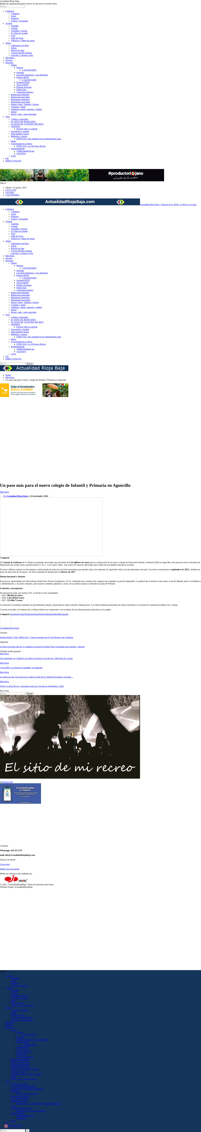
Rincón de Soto (17, 50)
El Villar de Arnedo (19, 33)
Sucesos (8, 60)
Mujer (13, 141)
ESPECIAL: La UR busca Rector (31, 146)
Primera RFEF (22, 77)
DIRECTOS (13, 161)
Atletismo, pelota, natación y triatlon (26, 109)
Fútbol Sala (21, 90)
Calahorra (9, 11)
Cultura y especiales (19, 119)
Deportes (9, 63)
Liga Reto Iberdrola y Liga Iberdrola (32, 75)
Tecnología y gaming (20, 131)
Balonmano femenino (20, 99)
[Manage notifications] (6, 1126)
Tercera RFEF (22, 85)
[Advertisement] (11, 438)
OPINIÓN (15, 126)
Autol (13, 16)
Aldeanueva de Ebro (20, 45)
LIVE (13, 156)
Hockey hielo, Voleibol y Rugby (25, 104)
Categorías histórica (24, 92)
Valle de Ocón (17, 38)
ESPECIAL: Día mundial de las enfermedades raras (38, 139)
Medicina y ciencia (19, 136)
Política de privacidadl (9, 869)
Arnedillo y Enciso (19, 31)
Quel (13, 36)
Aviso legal (5, 864)
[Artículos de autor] (5, 626)
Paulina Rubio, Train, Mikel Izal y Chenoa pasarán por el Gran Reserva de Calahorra (36, 637)
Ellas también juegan (20, 134)
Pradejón (15, 18)
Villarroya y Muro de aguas (23, 40)
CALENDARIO (29, 70)
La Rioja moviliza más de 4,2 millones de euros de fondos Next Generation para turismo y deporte (42, 647)
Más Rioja (9, 58)
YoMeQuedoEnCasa (25, 151)
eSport (14, 112)
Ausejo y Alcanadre (19, 21)
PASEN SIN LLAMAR (26, 129)
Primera (19, 67)
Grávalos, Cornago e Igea (22, 55)
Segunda (20, 72)
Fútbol (14, 65)
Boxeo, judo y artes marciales (23, 114)
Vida (7, 117)
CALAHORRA (12, 195)
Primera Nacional (23, 87)
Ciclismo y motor (18, 107)
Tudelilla (14, 26)
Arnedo (8, 23)
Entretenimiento (18, 148)
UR (7, 158)
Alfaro (8, 43)
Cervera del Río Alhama (21, 53)
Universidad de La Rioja (21, 144)
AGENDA (21, 153)
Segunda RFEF (23, 82)
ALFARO (9, 192)
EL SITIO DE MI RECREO (23, 121)
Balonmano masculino (20, 102)
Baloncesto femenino (20, 94)
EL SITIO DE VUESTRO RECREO (27, 124)
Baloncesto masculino (20, 97)
